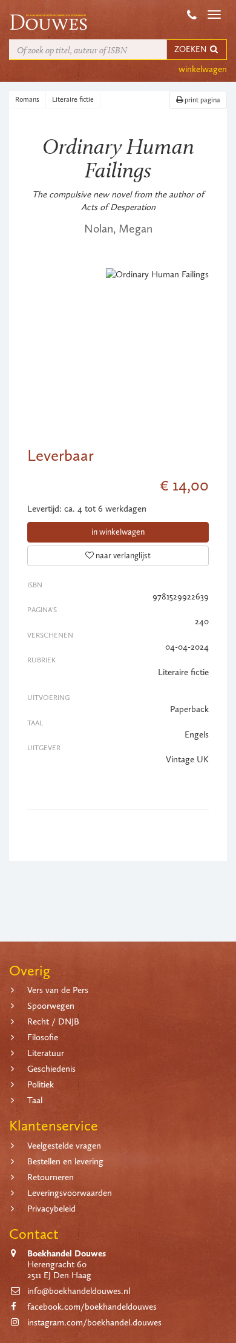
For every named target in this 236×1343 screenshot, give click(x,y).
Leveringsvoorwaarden (69, 1192)
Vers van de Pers (57, 990)
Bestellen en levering (65, 1161)
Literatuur (45, 1053)
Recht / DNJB (53, 1021)
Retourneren (50, 1177)
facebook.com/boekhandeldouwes (92, 1306)
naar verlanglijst (122, 555)
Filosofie (42, 1037)
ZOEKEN (191, 49)
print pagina (201, 100)
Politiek (40, 1084)
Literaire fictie (73, 99)
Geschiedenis (51, 1068)
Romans (27, 99)
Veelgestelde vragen (64, 1145)
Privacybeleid (51, 1208)
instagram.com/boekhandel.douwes (94, 1322)
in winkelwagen (118, 532)
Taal (34, 1100)
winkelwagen (203, 69)
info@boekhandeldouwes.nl (78, 1290)
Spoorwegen (50, 1005)
